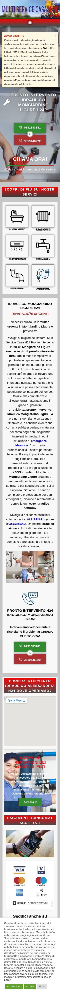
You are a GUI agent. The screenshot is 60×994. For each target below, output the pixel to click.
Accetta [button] (30, 986)
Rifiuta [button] (42, 986)
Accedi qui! (30, 802)
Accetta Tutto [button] (14, 986)
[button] (30, 22)
